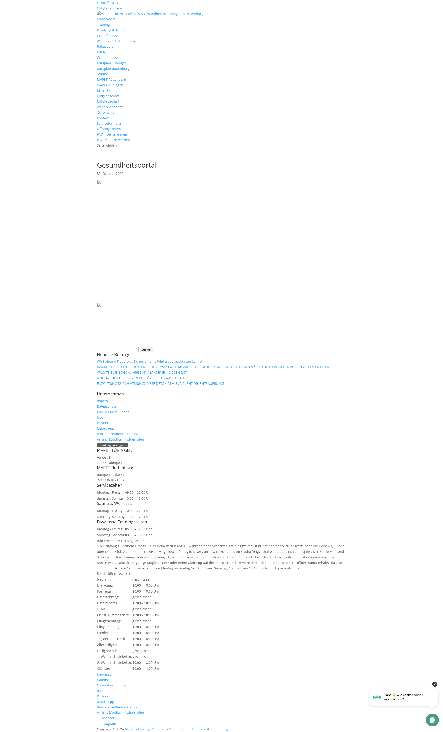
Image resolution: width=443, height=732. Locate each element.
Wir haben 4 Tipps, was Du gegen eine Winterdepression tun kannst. (150, 361)
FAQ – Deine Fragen (112, 134)
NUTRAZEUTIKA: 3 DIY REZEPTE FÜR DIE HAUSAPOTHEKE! (140, 378)
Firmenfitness (107, 2)
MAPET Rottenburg (111, 79)
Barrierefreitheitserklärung (118, 434)
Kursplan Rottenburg (113, 68)
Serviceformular (109, 123)
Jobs (100, 417)
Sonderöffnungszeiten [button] (114, 573)
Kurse (101, 52)
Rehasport (105, 46)
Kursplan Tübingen (112, 63)
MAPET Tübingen (110, 85)
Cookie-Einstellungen (113, 412)
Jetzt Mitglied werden (113, 140)
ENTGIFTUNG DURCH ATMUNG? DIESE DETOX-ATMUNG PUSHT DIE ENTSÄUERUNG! (160, 383)
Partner (102, 423)
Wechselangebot (110, 107)
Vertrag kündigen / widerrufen (120, 439)
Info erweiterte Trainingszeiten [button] (121, 541)
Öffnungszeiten (109, 129)
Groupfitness (107, 35)
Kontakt (103, 118)
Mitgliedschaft (108, 96)
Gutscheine (105, 112)
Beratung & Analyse (112, 30)
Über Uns (104, 90)
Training (103, 24)
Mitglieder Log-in (110, 8)
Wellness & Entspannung (116, 41)
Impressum (105, 401)
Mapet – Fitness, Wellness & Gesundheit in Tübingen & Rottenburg (176, 729)
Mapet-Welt (106, 19)
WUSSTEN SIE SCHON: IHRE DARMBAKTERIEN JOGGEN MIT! (142, 372)
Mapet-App (105, 428)
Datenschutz (106, 406)
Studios (102, 74)
